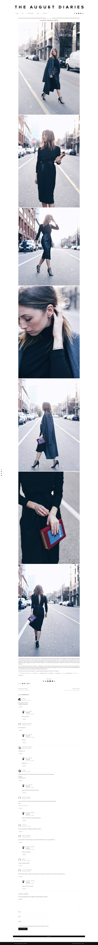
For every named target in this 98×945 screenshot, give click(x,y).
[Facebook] (80, 13)
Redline (47, 673)
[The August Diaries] (49, 6)
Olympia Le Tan (31, 673)
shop (38, 13)
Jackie (24, 770)
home (17, 13)
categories (30, 13)
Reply (21, 706)
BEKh (25, 673)
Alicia (23, 675)
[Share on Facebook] (24, 683)
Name (19, 911)
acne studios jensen (23, 689)
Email (19, 916)
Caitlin (24, 824)
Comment (20, 899)
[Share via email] (23, 683)
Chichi (24, 698)
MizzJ (23, 859)
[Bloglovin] (54, 681)
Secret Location (75, 673)
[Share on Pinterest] (28, 683)
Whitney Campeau (27, 746)
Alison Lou (38, 673)
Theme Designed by (78, 943)
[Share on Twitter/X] (26, 683)
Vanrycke (54, 673)
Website (19, 921)
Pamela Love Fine (63, 673)
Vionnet (19, 673)
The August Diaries (22, 943)
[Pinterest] (76, 13)
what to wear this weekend (72, 689)
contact (45, 13)
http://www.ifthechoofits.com (23, 805)
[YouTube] (78, 13)
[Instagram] (74, 13)
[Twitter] (43, 681)
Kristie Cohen (26, 797)
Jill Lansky (29, 711)
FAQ (23, 13)
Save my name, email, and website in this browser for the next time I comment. (34, 926)
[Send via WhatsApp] (30, 683)
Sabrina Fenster (27, 723)
